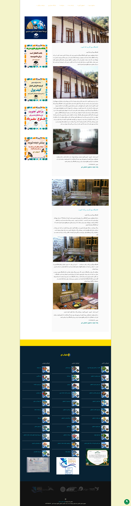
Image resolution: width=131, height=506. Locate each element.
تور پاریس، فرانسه (37, 384)
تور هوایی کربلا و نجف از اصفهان (64, 443)
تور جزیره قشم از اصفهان (95, 409)
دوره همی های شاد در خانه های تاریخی (92, 443)
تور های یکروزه (97, 435)
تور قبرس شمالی (38, 426)
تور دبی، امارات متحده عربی (65, 393)
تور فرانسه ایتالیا (37, 409)
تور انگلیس (39, 376)
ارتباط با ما (71, 5)
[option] (94, 489)
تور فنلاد (39, 418)
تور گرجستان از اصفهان (65, 418)
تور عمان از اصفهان (66, 409)
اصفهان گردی (81, 5)
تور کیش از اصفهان (96, 401)
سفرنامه (62, 5)
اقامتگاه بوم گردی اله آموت (89, 47)
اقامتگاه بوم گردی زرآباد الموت (88, 210)
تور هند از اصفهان (66, 435)
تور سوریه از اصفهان (66, 401)
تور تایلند (68, 376)
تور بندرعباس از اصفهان (95, 376)
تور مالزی (68, 426)
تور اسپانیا (39, 367)
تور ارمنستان (68, 367)
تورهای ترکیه (67, 451)
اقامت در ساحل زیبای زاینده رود (94, 367)
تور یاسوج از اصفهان (96, 426)
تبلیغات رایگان (41, 5)
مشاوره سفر (92, 5)
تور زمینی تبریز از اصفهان (95, 384)
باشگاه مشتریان (52, 5)
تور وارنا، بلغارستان (37, 451)
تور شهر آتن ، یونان (37, 401)
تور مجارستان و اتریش (36, 443)
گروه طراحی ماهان (62, 501)
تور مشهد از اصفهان (96, 418)
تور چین (68, 384)
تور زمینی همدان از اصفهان (94, 393)
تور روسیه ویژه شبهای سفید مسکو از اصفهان (32, 435)
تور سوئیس (38, 393)
